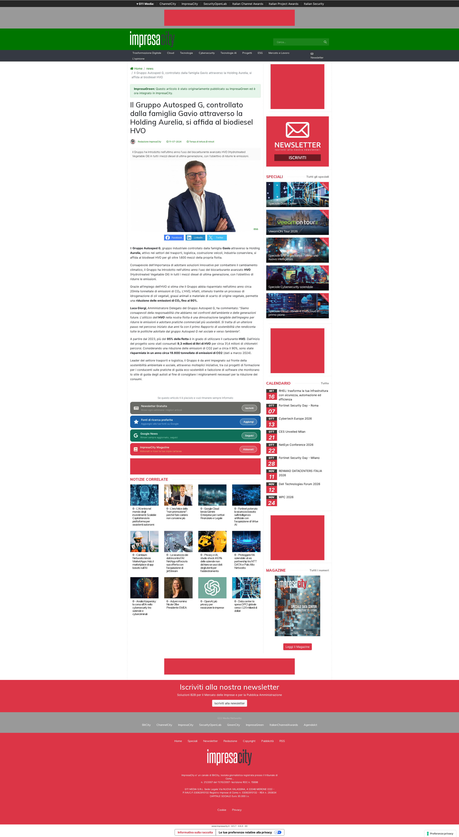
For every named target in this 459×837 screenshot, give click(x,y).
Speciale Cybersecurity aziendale (290, 287)
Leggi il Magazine (297, 647)
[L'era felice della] (178, 494)
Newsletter (317, 57)
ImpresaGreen (255, 725)
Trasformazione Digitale (147, 53)
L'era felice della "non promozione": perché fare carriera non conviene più (177, 513)
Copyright (249, 741)
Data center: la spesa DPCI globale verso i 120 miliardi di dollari (245, 606)
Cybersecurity (207, 53)
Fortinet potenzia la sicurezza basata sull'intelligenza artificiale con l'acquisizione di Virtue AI (246, 516)
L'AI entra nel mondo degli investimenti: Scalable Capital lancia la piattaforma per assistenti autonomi (144, 516)
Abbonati (248, 449)
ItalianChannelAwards (283, 725)
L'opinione (139, 58)
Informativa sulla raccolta (195, 832)
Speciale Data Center (282, 203)
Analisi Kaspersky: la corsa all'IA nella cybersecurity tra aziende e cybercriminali (144, 607)
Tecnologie (186, 53)
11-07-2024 (175, 141)
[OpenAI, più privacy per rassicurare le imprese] (212, 587)
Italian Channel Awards (247, 4)
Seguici (249, 435)
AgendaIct (310, 725)
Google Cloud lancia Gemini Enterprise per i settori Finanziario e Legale (212, 513)
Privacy (237, 810)
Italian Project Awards (283, 4)
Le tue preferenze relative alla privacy (245, 832)
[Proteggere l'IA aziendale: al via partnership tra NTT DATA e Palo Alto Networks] (246, 541)
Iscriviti (249, 408)
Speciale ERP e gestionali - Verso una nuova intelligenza (293, 257)
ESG (260, 53)
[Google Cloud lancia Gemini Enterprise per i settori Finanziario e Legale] (212, 494)
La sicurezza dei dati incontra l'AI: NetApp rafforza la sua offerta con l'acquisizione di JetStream (177, 563)
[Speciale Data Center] (297, 194)
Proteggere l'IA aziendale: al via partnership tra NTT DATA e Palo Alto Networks (245, 561)
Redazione (230, 741)
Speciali (192, 741)
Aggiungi (248, 421)
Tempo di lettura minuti (201, 141)
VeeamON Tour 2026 (283, 231)
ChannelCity (168, 4)
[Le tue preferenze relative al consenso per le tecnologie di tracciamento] (440, 833)
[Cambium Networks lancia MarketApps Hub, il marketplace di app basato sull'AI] (144, 541)
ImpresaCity (190, 4)
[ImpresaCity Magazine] (297, 605)
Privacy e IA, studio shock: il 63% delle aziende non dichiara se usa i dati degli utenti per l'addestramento (211, 563)
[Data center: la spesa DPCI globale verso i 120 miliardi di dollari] (246, 587)
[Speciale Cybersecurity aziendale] (297, 277)
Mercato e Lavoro (279, 53)
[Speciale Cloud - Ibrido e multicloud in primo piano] (297, 305)
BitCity (146, 725)
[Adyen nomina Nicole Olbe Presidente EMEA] (178, 587)
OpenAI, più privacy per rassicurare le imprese (212, 604)
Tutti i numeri (319, 570)
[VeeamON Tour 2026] (297, 222)
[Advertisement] (229, 666)
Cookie (221, 810)
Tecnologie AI (228, 53)
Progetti (247, 53)
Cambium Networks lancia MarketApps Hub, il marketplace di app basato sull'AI (143, 561)
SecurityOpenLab (215, 4)
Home (137, 68)
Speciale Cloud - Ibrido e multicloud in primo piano (293, 313)
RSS (282, 741)
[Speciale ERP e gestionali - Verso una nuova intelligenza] (297, 250)
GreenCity (233, 725)
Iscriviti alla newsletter (229, 703)
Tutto (325, 383)
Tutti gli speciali (317, 176)
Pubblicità (267, 741)
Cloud (170, 53)
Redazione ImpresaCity (149, 141)
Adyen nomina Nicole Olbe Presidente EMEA (176, 604)
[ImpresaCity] (152, 39)
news (149, 68)
